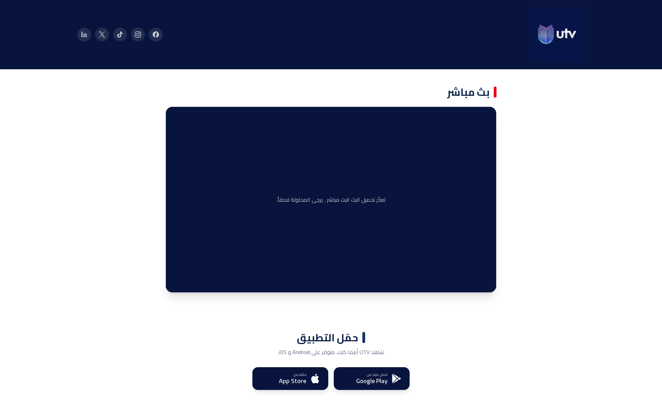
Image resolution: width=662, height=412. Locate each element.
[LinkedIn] (84, 34)
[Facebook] (156, 34)
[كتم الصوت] (190, 282)
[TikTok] (120, 34)
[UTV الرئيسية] (557, 34)
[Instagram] (138, 34)
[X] (102, 34)
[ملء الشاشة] (176, 282)
